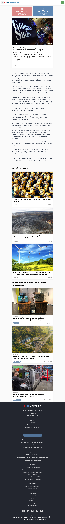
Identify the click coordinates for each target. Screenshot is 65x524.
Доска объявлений (32, 425)
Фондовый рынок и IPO (32, 477)
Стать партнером (32, 415)
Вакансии (32, 422)
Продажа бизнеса (32, 445)
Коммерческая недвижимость (32, 447)
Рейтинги (32, 498)
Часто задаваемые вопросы (32, 427)
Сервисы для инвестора (32, 460)
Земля (32, 450)
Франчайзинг (33, 452)
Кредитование (32, 474)
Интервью (32, 493)
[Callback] (62, 2)
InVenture (32, 410)
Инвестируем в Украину (32, 496)
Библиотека (32, 500)
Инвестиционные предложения (32, 440)
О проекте (32, 413)
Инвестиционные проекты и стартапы (32, 442)
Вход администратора (32, 432)
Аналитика (32, 483)
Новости (32, 465)
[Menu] (2, 2)
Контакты (32, 429)
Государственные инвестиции (32, 472)
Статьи (32, 491)
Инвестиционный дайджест (32, 486)
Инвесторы (32, 503)
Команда (32, 420)
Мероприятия (32, 505)
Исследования (32, 488)
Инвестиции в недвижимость (32, 479)
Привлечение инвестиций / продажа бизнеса (32, 457)
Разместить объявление (33, 435)
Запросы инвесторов (32, 454)
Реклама (32, 418)
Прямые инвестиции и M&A (32, 467)
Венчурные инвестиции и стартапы (32, 470)
